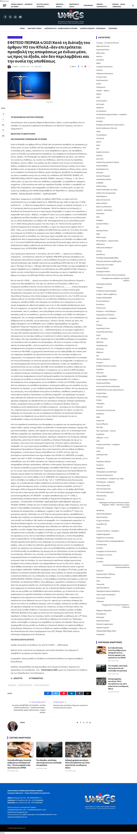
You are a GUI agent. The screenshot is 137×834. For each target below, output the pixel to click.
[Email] (3, 136)
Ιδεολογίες (100, 349)
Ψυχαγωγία (100, 634)
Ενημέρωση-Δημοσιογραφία (106, 291)
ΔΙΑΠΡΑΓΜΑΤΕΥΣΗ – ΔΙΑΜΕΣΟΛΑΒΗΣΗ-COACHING (60, 28)
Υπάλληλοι (100, 601)
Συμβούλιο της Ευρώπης (105, 538)
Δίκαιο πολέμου (101, 203)
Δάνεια (98, 142)
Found (2, 833)
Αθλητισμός (100, 53)
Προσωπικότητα (102, 517)
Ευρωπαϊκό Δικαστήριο (104, 332)
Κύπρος (99, 400)
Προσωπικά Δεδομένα (104, 514)
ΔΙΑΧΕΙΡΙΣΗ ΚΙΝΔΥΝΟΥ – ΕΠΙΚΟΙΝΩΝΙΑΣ (93, 28)
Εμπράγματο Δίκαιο (74, 5)
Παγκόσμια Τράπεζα (103, 462)
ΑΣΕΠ (98, 97)
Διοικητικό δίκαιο (102, 224)
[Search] (133, 5)
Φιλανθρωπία (101, 614)
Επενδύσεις (100, 304)
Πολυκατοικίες (101, 496)
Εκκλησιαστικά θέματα (104, 248)
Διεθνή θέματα (101, 196)
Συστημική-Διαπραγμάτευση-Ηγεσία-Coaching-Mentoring (116, 566)
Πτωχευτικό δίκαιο (103, 521)
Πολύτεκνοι (100, 499)
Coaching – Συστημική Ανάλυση (107, 43)
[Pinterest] (3, 130)
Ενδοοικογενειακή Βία (104, 284)
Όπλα (98, 451)
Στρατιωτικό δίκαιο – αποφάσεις (107, 531)
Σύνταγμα (99, 558)
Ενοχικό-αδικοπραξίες (102, 5)
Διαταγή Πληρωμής (103, 176)
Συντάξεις (99, 562)
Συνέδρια (99, 548)
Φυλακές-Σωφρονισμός (104, 624)
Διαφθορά (99, 183)
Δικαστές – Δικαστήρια (104, 210)
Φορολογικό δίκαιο (102, 621)
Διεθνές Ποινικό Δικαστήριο (106, 193)
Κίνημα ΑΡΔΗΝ (101, 376)
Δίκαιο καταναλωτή (103, 200)
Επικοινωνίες (101, 308)
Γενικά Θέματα (101, 135)
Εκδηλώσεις (100, 244)
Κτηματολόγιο (101, 393)
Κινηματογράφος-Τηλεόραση (106, 380)
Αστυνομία (100, 104)
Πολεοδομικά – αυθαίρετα (105, 482)
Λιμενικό (99, 407)
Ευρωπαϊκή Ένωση (103, 328)
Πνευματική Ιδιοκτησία (104, 475)
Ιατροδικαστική (101, 345)
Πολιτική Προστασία (103, 489)
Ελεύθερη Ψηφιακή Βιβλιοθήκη (107, 258)
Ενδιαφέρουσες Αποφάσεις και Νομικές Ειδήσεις (116, 279)
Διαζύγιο (99, 155)
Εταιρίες (99, 325)
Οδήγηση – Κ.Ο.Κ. (102, 438)
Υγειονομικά (100, 598)
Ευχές (98, 335)
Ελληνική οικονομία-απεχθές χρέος (108, 261)
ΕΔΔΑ (98, 234)
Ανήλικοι (99, 70)
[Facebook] (3, 114)
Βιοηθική (99, 121)
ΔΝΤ (97, 227)
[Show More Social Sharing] (89, 66)
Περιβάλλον (100, 468)
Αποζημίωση (88, 5)
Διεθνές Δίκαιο (101, 186)
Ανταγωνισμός (101, 77)
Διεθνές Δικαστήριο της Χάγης (106, 190)
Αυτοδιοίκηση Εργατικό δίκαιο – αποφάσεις (111, 114)
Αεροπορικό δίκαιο (102, 50)
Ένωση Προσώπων (102, 301)
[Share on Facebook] (78, 66)
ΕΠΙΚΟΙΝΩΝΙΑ (113, 28)
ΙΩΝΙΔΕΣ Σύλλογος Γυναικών (106, 366)
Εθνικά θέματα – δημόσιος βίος (107, 241)
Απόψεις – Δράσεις (102, 91)
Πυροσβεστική (101, 524)
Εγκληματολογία (102, 231)
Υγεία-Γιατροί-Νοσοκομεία (105, 595)
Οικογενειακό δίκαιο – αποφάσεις (108, 444)
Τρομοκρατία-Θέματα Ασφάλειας (108, 591)
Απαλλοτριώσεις (102, 80)
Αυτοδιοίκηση (101, 111)
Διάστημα (99, 172)
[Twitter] (3, 119)
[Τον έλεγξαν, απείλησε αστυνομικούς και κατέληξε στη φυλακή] (49, 749)
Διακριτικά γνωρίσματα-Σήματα (107, 162)
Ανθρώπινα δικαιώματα (104, 73)
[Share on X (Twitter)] (81, 66)
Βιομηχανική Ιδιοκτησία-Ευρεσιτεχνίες (110, 125)
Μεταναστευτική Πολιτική (105, 410)
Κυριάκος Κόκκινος (25, 685)
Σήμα (98, 527)
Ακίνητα (99, 56)
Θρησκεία (99, 342)
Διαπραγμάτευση (102, 169)
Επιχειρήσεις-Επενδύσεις (105, 315)
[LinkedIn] (3, 125)
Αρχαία (98, 94)
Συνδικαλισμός (101, 545)
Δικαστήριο (100, 213)
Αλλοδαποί (100, 60)
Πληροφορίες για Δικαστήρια (106, 472)
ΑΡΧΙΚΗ (22, 28)
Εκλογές (99, 251)
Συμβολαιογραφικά (103, 534)
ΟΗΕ (97, 441)
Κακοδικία (99, 369)
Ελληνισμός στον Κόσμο (104, 265)
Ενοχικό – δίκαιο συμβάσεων (118, 5)
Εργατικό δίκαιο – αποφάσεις (43, 5)
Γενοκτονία (100, 138)
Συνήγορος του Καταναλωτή (106, 551)
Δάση (98, 145)
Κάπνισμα (99, 373)
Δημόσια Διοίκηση (102, 152)
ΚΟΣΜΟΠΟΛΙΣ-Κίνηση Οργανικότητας (110, 390)
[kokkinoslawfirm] (71, 17)
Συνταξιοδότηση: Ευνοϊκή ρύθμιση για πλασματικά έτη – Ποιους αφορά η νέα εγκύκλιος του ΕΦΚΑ (19, 764)
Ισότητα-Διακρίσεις (103, 359)
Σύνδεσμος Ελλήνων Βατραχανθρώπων (110, 541)
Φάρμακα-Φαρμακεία (104, 610)
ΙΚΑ (97, 356)
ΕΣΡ (97, 322)
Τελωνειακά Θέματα (103, 577)
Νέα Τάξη (99, 427)
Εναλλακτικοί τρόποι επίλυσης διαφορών (111, 275)
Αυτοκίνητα (100, 118)
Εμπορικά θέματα (59, 5)
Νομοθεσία (100, 434)
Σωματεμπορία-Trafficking (105, 574)
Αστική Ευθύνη (101, 101)
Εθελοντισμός (101, 237)
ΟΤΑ (97, 458)
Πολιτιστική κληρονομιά (105, 492)
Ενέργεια (99, 287)
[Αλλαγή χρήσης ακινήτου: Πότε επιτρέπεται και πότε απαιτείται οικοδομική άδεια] (78, 749)
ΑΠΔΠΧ (98, 84)
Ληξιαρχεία (100, 403)
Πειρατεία (99, 465)
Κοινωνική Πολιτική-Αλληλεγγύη (108, 386)
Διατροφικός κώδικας (103, 179)
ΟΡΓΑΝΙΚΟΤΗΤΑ (101, 455)
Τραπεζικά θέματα (102, 588)
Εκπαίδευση (100, 254)
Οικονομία (100, 448)
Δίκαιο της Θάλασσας (104, 207)
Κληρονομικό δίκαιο (103, 383)
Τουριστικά (100, 584)
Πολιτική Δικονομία (15, 37)
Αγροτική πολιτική (102, 46)
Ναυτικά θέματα (102, 424)
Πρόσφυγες (100, 510)
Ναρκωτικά (100, 421)
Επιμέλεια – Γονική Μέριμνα (106, 311)
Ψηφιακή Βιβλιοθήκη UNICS (106, 631)
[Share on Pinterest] (85, 66)
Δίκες (98, 217)
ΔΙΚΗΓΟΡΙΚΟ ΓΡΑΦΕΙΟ (35, 28)
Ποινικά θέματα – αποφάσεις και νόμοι (22, 5)
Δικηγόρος (12, 685)
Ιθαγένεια (99, 352)
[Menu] (4, 5)
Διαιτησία (99, 159)
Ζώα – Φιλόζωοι (102, 339)
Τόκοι (98, 581)
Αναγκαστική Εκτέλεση (104, 67)
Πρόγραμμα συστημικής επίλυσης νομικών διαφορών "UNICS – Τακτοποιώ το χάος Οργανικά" (114, 505)
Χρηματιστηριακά (102, 628)
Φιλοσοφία (100, 617)
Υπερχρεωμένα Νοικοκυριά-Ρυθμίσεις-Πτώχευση (116, 606)
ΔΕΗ (97, 149)
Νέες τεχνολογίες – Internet (106, 431)
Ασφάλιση (100, 108)
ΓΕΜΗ (98, 132)
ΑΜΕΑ (98, 63)
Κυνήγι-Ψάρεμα (102, 397)
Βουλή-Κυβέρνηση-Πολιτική (106, 128)
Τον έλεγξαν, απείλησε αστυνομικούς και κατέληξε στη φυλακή (48, 762)
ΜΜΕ (98, 417)
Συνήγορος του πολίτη (104, 555)
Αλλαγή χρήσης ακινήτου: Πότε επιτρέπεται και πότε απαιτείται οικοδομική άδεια (77, 764)
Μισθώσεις (100, 414)
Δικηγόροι (99, 220)
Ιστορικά (99, 362)
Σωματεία (99, 571)
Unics (16, 66)
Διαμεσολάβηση (102, 166)
